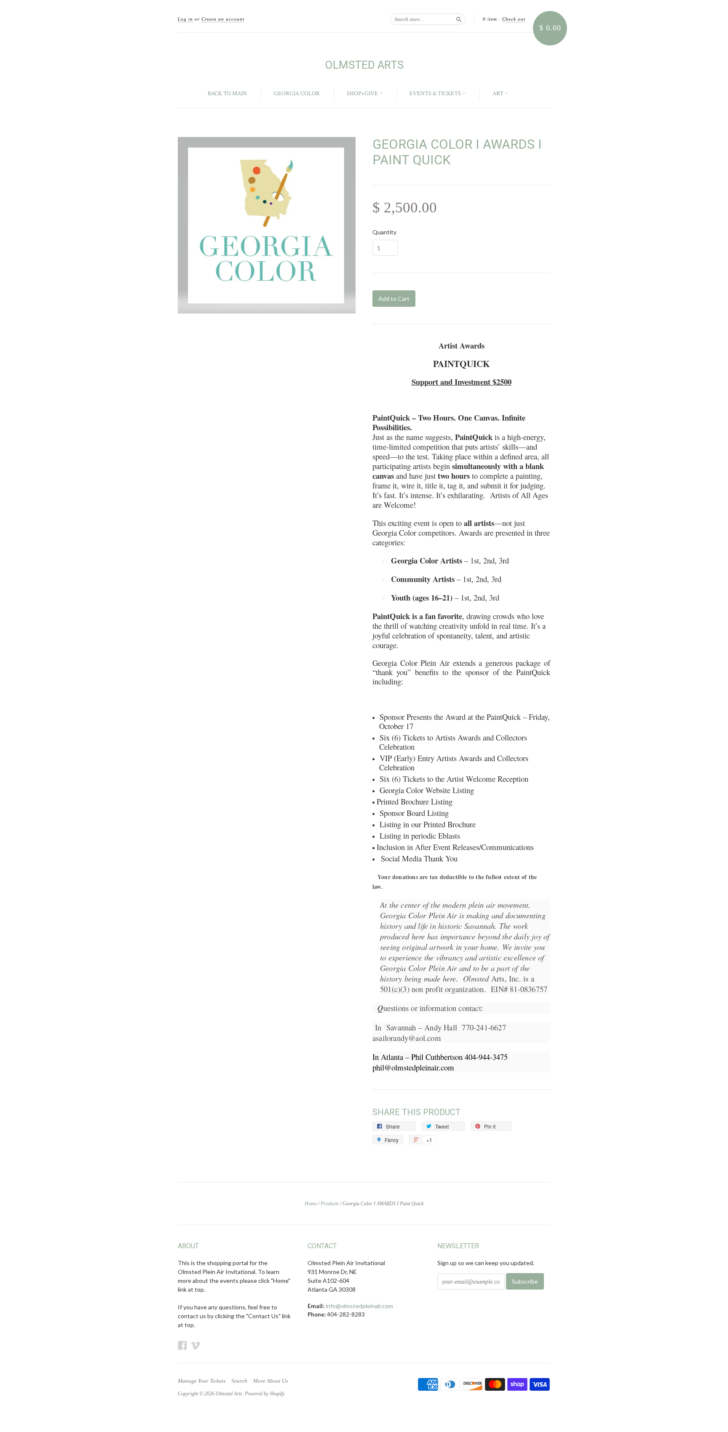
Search (239, 1381)
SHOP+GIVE (363, 93)
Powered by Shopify (264, 1394)
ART (498, 93)
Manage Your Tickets (201, 1381)
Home (311, 1204)
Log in (185, 18)
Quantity (384, 232)
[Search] (458, 18)
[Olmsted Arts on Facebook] (182, 1345)
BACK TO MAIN (227, 93)
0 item (490, 18)
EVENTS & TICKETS (436, 93)
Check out (513, 18)
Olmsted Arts (364, 65)
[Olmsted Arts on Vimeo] (195, 1345)
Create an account (222, 18)
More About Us (270, 1381)
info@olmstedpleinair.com (359, 1305)
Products (330, 1204)
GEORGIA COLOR (297, 93)
